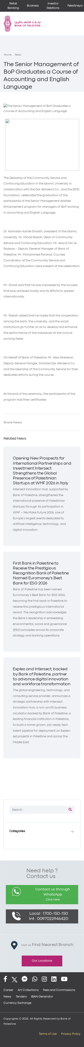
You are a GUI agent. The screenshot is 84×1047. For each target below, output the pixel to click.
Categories (17, 831)
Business (32, 5)
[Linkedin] (53, 979)
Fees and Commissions (59, 990)
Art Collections (28, 990)
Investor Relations (53, 5)
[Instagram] (44, 979)
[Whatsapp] (34, 979)
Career (8, 990)
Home (7, 55)
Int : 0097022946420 (48, 919)
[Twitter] (14, 979)
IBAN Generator (42, 996)
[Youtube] (64, 979)
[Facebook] (5, 979)
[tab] (42, 831)
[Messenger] (25, 979)
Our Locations (42, 960)
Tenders (21, 996)
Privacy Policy (70, 1034)
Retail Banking (13, 5)
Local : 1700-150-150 (48, 913)
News (18, 55)
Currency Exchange (17, 1003)
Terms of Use (48, 1034)
